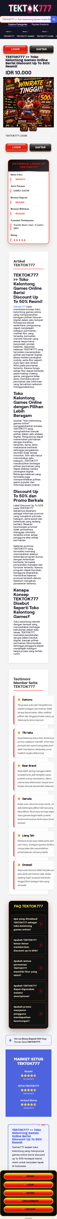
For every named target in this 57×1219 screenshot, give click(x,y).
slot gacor (28, 1218)
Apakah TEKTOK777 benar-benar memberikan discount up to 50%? (26, 945)
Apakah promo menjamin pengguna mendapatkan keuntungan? (22, 1013)
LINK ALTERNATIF (30, 1201)
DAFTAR (41, 49)
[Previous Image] (5, 102)
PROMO (30, 1175)
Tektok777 (19, 306)
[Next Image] (51, 102)
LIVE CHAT (30, 1210)
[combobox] (25, 19)
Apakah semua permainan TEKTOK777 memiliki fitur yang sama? (25, 968)
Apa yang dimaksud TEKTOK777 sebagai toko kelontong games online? (25, 924)
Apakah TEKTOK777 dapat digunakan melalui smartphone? (25, 991)
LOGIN (15, 49)
